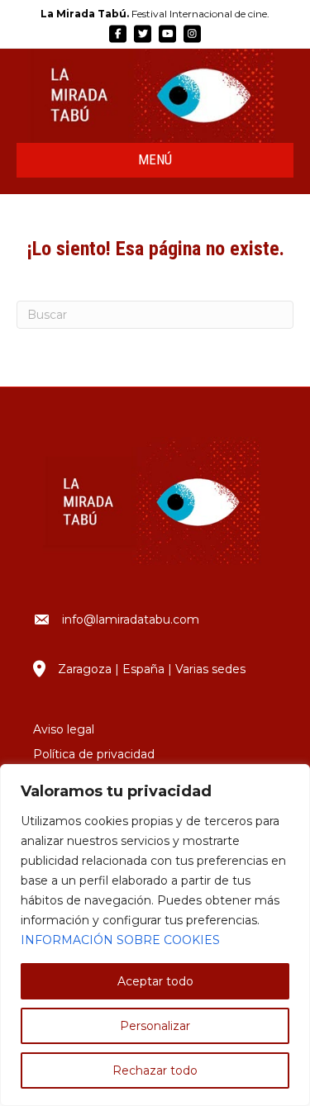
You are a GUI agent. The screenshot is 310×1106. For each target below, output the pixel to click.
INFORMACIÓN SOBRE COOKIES (120, 940)
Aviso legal (63, 729)
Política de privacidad (94, 754)
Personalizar (155, 1025)
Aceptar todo (155, 981)
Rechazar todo (155, 1070)
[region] (155, 935)
